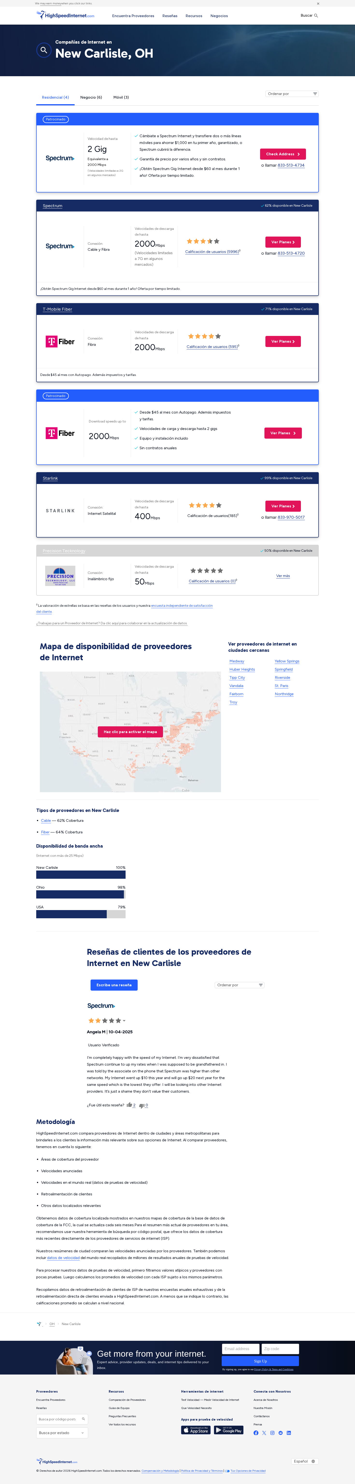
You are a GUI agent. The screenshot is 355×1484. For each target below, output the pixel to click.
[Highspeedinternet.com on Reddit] (280, 1433)
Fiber (45, 832)
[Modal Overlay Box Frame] (177, 1358)
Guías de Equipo (119, 1408)
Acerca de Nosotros (266, 1400)
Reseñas (170, 16)
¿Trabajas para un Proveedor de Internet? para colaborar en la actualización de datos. (112, 623)
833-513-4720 (291, 253)
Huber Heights (242, 669)
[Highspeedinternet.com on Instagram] (272, 1433)
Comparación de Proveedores (127, 1400)
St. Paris (281, 685)
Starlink (50, 478)
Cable (46, 820)
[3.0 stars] (203, 241)
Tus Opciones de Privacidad (248, 1470)
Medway (236, 661)
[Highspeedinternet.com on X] (264, 1433)
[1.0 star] (189, 241)
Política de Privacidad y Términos (202, 1470)
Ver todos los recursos (122, 1424)
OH (52, 1324)
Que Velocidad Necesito (196, 1408)
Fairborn (236, 694)
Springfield (284, 669)
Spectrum (52, 205)
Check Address (277, 154)
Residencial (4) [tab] (55, 97)
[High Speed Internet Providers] (65, 15)
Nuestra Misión (263, 1408)
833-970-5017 (291, 517)
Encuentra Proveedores (133, 16)
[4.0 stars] (209, 241)
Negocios (219, 16)
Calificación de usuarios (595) (212, 346)
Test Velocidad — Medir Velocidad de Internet (210, 1400)
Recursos (194, 16)
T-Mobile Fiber (57, 309)
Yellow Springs (287, 661)
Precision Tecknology (64, 550)
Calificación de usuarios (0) (212, 581)
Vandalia (236, 685)
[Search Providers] (83, 1419)
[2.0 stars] (196, 241)
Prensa (258, 1424)
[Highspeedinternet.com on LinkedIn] (288, 1433)
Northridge (284, 694)
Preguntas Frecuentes (122, 1416)
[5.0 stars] (216, 241)
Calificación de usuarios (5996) (212, 251)
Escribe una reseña (114, 985)
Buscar (307, 15)
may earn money (50, 3)
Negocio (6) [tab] (91, 97)
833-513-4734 (291, 165)
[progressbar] (81, 875)
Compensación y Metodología (160, 1470)
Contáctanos (262, 1416)
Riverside (282, 677)
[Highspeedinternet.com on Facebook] (256, 1433)
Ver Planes (278, 242)
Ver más (283, 575)
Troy (233, 702)
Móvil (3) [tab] (121, 97)
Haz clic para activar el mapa (130, 731)
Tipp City (237, 677)
